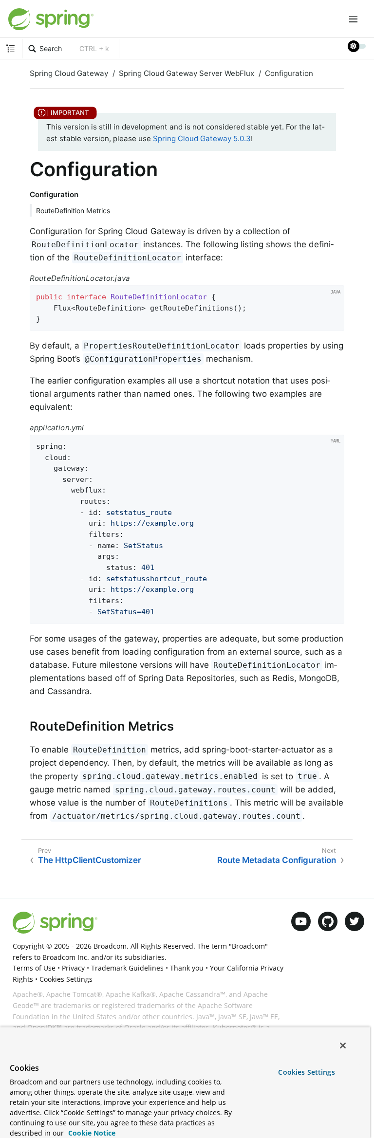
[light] (357, 46)
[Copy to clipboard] (334, 321)
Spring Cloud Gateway (69, 73)
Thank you (187, 968)
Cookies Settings (306, 1072)
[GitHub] (327, 921)
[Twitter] (354, 921)
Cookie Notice (90, 1133)
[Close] (343, 1045)
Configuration (289, 73)
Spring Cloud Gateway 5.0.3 (202, 138)
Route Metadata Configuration (276, 860)
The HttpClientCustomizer (89, 860)
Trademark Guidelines (127, 968)
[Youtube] (301, 921)
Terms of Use (34, 968)
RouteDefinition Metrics (73, 210)
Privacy (73, 968)
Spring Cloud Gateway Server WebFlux (186, 73)
